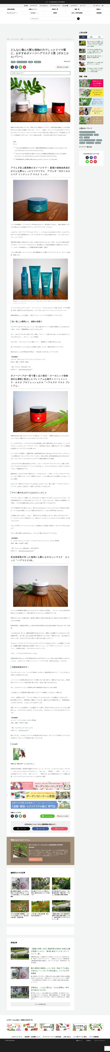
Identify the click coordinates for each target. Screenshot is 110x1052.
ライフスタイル (44, 5)
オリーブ (82, 143)
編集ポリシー (79, 1040)
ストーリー (83, 5)
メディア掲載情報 (94, 1036)
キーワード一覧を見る (85, 147)
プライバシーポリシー (99, 1040)
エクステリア (74, 5)
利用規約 (88, 1040)
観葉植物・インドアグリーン (87, 140)
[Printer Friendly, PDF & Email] (47, 816)
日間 (83, 37)
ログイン (98, 5)
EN (102, 5)
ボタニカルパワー (18, 73)
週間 (91, 37)
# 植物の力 (37, 62)
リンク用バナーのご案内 (80, 1036)
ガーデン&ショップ (55, 5)
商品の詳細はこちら (34, 859)
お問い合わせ (67, 1036)
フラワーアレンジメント (86, 134)
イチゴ (96, 134)
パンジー (86, 137)
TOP (8, 39)
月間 (99, 37)
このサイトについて (16, 1036)
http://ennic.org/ (23, 730)
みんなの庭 (65, 5)
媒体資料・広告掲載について (32, 1036)
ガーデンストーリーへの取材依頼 (52, 1036)
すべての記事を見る (40, 1004)
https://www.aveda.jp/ (25, 369)
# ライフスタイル (21, 62)
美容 (22, 39)
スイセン (99, 140)
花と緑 (26, 5)
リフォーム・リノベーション (87, 132)
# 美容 (13, 62)
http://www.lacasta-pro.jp (26, 551)
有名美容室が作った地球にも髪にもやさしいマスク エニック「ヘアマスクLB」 (37, 159)
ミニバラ (98, 143)
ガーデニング (33, 5)
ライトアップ (90, 143)
